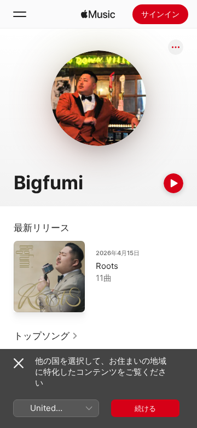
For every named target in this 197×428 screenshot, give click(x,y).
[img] (98, 14)
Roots (107, 266)
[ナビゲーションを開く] (20, 14)
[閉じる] (19, 363)
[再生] (173, 183)
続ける (145, 408)
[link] (46, 336)
